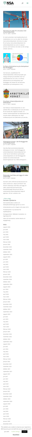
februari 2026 (7, 242)
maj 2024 (5, 292)
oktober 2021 (6, 369)
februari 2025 (7, 272)
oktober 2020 (6, 399)
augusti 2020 (6, 404)
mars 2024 (6, 297)
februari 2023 (7, 329)
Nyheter (14, 33)
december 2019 (7, 424)
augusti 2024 (6, 287)
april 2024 (6, 294)
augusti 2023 (6, 314)
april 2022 (6, 354)
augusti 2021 (6, 374)
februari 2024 (7, 299)
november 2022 (7, 336)
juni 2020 (5, 409)
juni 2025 (5, 262)
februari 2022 (7, 359)
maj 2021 (5, 381)
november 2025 (7, 249)
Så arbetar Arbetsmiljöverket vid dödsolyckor (13, 101)
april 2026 (6, 237)
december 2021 (7, 364)
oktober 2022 (6, 339)
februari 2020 (7, 419)
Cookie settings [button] (15, 431)
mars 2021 (6, 386)
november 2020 (7, 396)
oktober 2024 (6, 282)
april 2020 (6, 414)
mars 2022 (6, 356)
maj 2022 (5, 351)
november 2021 (7, 366)
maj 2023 (5, 321)
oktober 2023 (6, 309)
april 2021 (6, 384)
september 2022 (7, 341)
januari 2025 (6, 274)
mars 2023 (6, 326)
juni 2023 (5, 319)
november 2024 (7, 279)
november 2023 (7, 306)
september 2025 (7, 254)
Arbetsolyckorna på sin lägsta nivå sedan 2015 (16, 207)
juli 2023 (5, 316)
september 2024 (7, 284)
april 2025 (6, 267)
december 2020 (7, 394)
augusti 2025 (6, 257)
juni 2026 (5, 232)
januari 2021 (6, 391)
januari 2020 (6, 421)
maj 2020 (5, 411)
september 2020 (7, 401)
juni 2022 (5, 349)
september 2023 (7, 311)
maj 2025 (5, 264)
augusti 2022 (6, 344)
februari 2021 (7, 389)
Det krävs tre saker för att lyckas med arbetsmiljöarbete (14, 31)
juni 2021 (5, 379)
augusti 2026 (6, 227)
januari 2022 (6, 361)
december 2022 (7, 334)
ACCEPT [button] (24, 431)
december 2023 (7, 304)
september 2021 (7, 371)
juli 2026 (5, 229)
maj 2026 (5, 234)
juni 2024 (5, 289)
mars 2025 (6, 269)
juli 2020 (5, 406)
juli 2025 (5, 259)
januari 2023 (6, 331)
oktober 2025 (6, 252)
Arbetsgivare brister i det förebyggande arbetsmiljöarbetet (15, 142)
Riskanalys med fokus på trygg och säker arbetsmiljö (15, 175)
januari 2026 (6, 244)
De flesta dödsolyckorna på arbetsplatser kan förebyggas (16, 66)
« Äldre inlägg (7, 198)
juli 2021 (5, 376)
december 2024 (7, 277)
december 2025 (7, 247)
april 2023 (6, 324)
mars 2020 (6, 416)
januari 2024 (6, 302)
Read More (16, 434)
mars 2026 (6, 239)
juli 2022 (5, 346)
